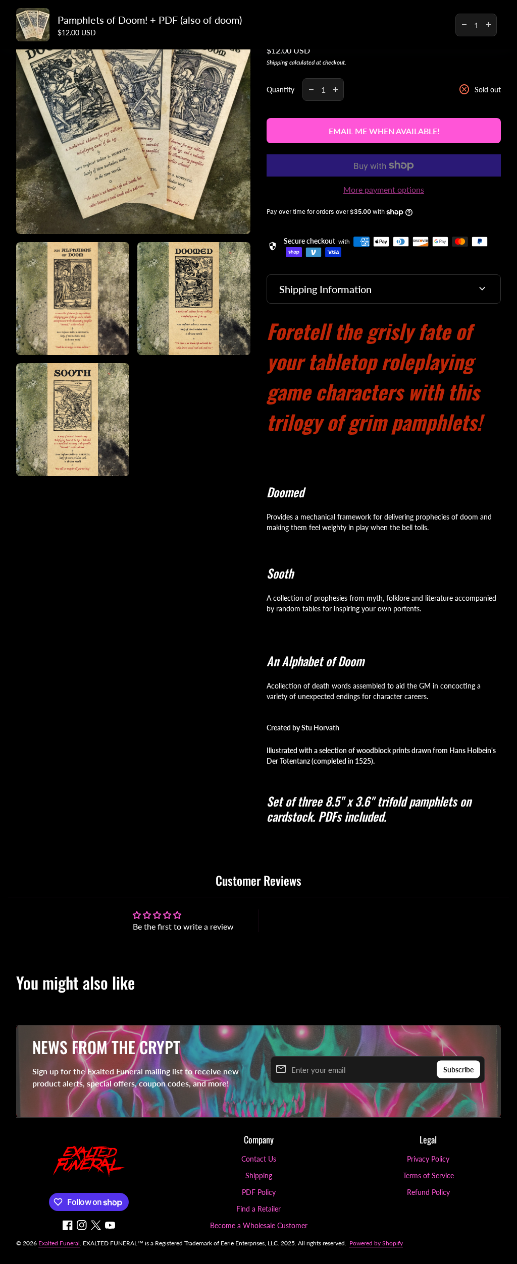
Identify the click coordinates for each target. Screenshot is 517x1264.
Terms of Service (428, 1175)
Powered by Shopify (376, 1243)
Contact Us (258, 1159)
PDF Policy (259, 1192)
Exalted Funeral (59, 1243)
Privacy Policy (428, 1159)
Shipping (277, 62)
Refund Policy (428, 1192)
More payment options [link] (383, 189)
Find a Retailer (258, 1208)
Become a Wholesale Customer (258, 1225)
